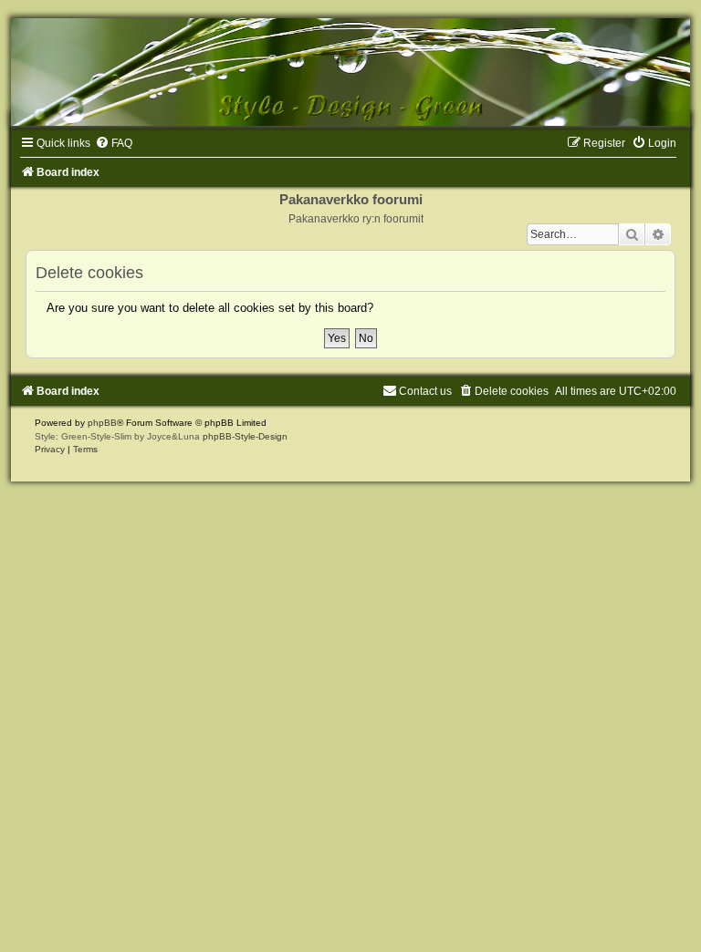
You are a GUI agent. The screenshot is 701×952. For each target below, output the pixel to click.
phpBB (102, 423)
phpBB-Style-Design (245, 436)
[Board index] (350, 72)
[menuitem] (113, 143)
